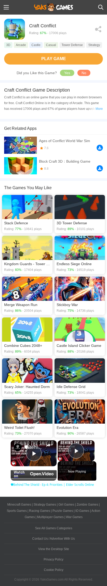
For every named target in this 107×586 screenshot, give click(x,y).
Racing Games (39, 511)
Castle (36, 45)
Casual (51, 45)
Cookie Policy (53, 570)
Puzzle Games (62, 511)
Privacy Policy (53, 559)
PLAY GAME (53, 58)
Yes (67, 73)
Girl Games (66, 504)
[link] (18, 447)
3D (8, 45)
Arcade (21, 45)
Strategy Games (45, 504)
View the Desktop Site (53, 549)
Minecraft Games (19, 504)
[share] (48, 445)
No (84, 73)
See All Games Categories (53, 528)
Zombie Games (87, 504)
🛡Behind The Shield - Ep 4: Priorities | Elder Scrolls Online (33, 447)
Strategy (94, 45)
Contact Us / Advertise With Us (53, 538)
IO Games (82, 511)
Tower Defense (72, 45)
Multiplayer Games (50, 517)
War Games (74, 517)
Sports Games (17, 511)
